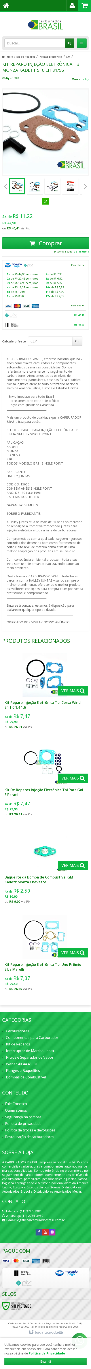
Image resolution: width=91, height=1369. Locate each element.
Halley (85, 79)
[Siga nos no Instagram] (52, 1232)
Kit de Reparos (25, 56)
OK (77, 341)
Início (9, 56)
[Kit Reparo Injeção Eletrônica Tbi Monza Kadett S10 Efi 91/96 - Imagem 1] (17, 186)
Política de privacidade (23, 1123)
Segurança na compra (23, 1117)
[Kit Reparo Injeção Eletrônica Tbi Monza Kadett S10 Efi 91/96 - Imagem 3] (53, 186)
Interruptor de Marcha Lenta (30, 1050)
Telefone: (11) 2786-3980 (23, 1211)
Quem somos (16, 1110)
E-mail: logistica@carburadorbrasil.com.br (35, 1220)
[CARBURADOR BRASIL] (45, 23)
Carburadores (17, 1031)
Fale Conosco (16, 1103)
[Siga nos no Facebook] (39, 1232)
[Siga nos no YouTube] (45, 1232)
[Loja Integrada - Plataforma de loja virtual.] (45, 1332)
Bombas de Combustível (26, 1077)
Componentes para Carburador (32, 1037)
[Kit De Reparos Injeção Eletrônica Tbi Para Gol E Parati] (44, 779)
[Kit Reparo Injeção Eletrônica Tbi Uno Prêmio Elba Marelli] (44, 954)
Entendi (45, 1361)
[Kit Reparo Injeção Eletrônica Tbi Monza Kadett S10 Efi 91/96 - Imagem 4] (70, 186)
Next (85, 185)
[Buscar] (69, 43)
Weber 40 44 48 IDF (22, 1064)
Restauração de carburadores (29, 1136)
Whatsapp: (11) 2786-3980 (24, 1215)
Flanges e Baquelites (23, 1070)
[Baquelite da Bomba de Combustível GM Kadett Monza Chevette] (44, 866)
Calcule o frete (14, 341)
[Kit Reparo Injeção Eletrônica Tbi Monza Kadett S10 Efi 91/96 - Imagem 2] (35, 186)
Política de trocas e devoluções (30, 1130)
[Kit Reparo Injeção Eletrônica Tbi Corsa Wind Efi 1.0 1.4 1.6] (44, 692)
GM (68, 56)
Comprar (49, 243)
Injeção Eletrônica (50, 56)
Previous (5, 186)
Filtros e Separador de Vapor (29, 1057)
